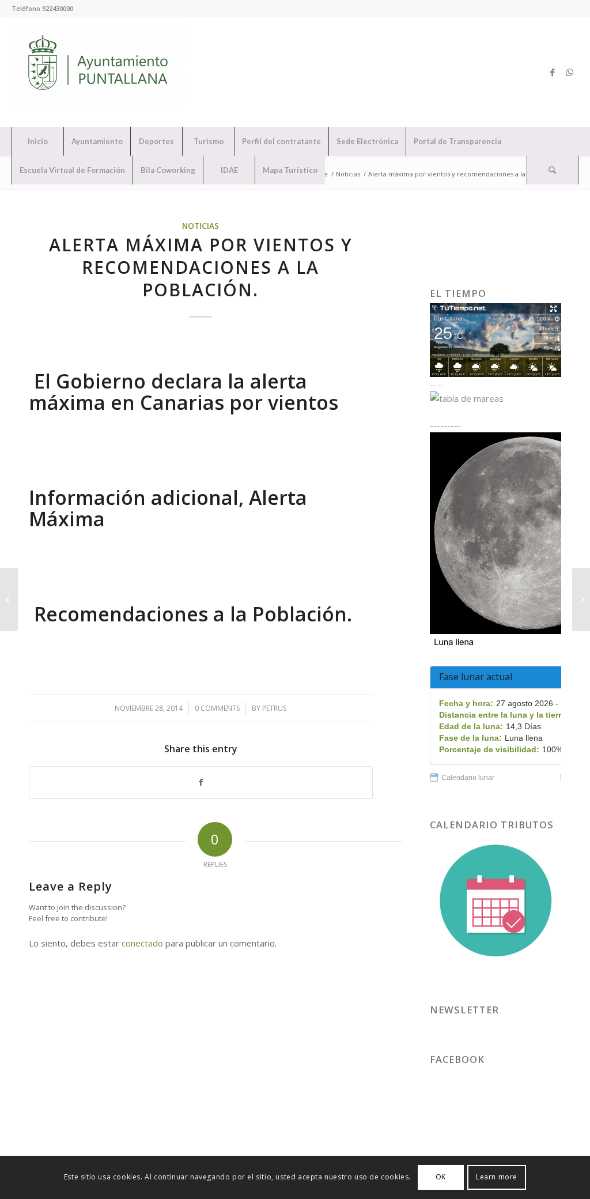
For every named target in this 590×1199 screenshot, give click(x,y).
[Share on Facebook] (200, 782)
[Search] (552, 170)
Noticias (200, 226)
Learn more (496, 1177)
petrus (274, 708)
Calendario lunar (467, 778)
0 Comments (217, 708)
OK (441, 1177)
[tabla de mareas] (495, 398)
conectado (142, 943)
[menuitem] (37, 141)
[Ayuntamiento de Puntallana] (98, 72)
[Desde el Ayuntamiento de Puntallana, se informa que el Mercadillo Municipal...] (9, 599)
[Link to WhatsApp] (569, 72)
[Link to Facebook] (552, 72)
